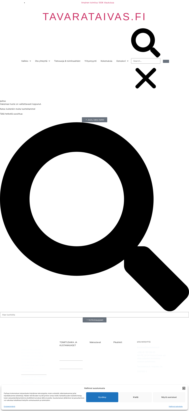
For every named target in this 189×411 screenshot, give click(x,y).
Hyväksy (102, 397)
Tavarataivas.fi (95, 16)
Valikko (24, 61)
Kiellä (135, 397)
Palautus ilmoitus (121, 351)
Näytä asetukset (169, 397)
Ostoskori (121, 61)
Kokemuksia (106, 61)
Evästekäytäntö (9, 406)
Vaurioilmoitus (120, 354)
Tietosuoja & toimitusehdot (67, 61)
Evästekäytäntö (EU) (121, 367)
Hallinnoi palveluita (176, 406)
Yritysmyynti (90, 61)
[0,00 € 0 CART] (166, 61)
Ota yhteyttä (41, 61)
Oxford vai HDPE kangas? (121, 373)
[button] (184, 388)
